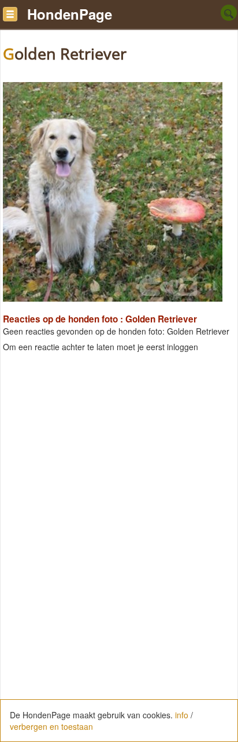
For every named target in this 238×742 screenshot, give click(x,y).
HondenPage (69, 14)
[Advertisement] (119, 475)
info (181, 715)
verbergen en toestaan (51, 726)
